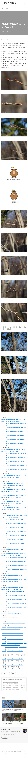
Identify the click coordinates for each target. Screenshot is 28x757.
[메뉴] (25, 3)
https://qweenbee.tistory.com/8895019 (12, 613)
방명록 (7, 8)
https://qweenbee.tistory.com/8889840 (12, 587)
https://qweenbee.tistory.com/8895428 (12, 483)
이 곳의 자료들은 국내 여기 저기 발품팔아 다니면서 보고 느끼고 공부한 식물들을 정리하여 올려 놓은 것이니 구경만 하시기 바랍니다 (10, 733)
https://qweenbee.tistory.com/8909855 (12, 635)
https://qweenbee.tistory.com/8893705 (12, 489)
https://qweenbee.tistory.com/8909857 (12, 651)
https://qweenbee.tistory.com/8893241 (12, 549)
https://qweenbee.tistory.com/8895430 (14, 623)
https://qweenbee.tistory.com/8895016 (12, 475)
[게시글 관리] (9, 673)
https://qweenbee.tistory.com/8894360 (12, 627)
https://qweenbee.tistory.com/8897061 (12, 579)
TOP (25, 752)
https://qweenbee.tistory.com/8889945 (12, 553)
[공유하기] (7, 673)
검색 (22, 3)
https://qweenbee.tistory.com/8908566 (12, 485)
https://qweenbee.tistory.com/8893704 (12, 449)
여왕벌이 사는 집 (9, 3)
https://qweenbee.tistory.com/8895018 (12, 575)
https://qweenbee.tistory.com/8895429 (12, 669)
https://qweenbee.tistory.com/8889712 (12, 515)
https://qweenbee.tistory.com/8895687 (12, 495)
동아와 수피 (11, 679)
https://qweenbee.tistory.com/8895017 (12, 507)
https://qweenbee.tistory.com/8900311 (12, 633)
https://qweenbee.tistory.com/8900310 (15, 647)
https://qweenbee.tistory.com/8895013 (12, 665)
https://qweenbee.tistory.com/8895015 (12, 643)
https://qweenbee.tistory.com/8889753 (12, 419)
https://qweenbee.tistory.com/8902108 (12, 617)
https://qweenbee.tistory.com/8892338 (12, 501)
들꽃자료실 (5, 679)
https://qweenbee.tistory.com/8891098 (12, 639)
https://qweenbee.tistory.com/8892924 (12, 659)
